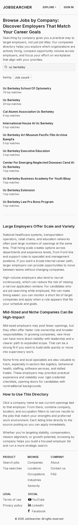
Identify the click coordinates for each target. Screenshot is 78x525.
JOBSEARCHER (17, 7)
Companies (35, 462)
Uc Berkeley (11, 100)
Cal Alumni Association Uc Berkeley (28, 111)
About (55, 462)
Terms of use (12, 499)
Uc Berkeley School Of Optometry (27, 88)
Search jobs (11, 462)
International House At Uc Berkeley (28, 123)
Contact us (58, 468)
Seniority (34, 486)
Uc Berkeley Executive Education (26, 151)
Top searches (12, 468)
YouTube (38, 499)
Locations (34, 468)
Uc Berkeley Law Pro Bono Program (28, 202)
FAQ (53, 474)
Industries (34, 480)
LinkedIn (38, 505)
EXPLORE (48, 7)
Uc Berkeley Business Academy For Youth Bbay (37, 178)
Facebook (39, 511)
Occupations (36, 474)
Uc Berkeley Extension (19, 190)
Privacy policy (12, 505)
